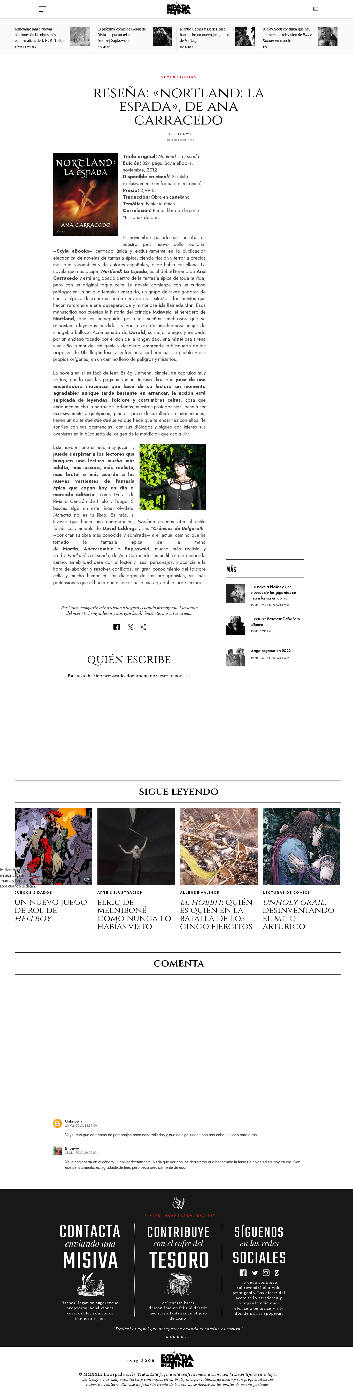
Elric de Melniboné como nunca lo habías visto (134, 914)
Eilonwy (72, 1148)
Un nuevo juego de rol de (50, 910)
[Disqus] (178, 1051)
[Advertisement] (265, 472)
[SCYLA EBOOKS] (56, 77)
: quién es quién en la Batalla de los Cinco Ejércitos (216, 914)
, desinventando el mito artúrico (298, 914)
